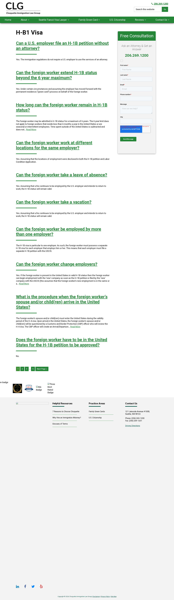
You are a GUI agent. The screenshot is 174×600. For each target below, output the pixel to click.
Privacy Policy (105, 596)
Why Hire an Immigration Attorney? (66, 418)
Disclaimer (96, 596)
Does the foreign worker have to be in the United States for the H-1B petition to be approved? (61, 342)
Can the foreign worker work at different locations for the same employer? (54, 145)
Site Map (113, 596)
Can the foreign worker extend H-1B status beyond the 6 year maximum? (56, 75)
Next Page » (42, 369)
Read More (31, 129)
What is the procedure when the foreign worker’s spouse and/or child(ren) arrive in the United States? (61, 302)
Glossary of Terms (60, 424)
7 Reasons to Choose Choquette (65, 411)
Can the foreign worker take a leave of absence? (61, 174)
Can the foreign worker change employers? (56, 264)
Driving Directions (132, 426)
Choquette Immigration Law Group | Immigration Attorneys (35, 8)
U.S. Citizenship (95, 418)
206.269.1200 (161, 3)
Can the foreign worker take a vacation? (53, 202)
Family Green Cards (97, 411)
